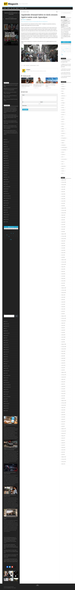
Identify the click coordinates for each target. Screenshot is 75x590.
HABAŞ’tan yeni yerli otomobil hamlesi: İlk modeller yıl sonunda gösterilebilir (66, 65)
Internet (6, 167)
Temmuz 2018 (64, 402)
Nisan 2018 (63, 409)
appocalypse (27, 65)
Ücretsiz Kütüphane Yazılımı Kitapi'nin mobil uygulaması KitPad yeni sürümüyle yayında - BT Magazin (11, 133)
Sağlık (6, 191)
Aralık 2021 (63, 306)
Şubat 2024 (63, 245)
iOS (14, 8)
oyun (69, 30)
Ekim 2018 (63, 395)
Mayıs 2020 (63, 351)
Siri (68, 31)
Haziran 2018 (64, 405)
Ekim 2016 (63, 452)
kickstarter (67, 27)
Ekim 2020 (63, 339)
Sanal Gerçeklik (7, 195)
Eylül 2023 (63, 257)
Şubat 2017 (63, 442)
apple (24, 65)
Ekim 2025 (63, 203)
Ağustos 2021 (64, 316)
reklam (62, 31)
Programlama (7, 186)
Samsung (66, 31)
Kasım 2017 (63, 421)
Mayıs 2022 (63, 294)
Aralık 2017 (63, 419)
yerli (68, 35)
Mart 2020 (63, 355)
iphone (62, 27)
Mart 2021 (63, 327)
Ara (4, 314)
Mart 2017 (63, 440)
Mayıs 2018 (63, 407)
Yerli (26, 8)
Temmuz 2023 (64, 262)
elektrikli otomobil (66, 22)
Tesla (65, 34)
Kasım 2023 (63, 252)
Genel (6, 158)
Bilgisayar (6, 141)
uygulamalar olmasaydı (33, 65)
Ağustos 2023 (64, 259)
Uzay (5, 398)
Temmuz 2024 (64, 236)
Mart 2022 (63, 299)
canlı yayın (69, 20)
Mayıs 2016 (63, 463)
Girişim (8, 8)
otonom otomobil (66, 30)
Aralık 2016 (63, 447)
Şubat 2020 (63, 358)
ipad (67, 26)
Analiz (6, 139)
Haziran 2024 (64, 238)
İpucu (6, 170)
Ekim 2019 (63, 367)
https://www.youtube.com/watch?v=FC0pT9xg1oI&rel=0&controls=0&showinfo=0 (34, 21)
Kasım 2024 (63, 226)
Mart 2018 (63, 412)
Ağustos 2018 (64, 400)
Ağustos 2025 (64, 208)
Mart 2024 (63, 243)
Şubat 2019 (63, 386)
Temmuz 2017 (64, 431)
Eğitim (6, 146)
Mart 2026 (63, 191)
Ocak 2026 (63, 196)
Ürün (5, 205)
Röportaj (6, 188)
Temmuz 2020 (64, 346)
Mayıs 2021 (63, 323)
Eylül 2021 (63, 313)
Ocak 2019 (63, 388)
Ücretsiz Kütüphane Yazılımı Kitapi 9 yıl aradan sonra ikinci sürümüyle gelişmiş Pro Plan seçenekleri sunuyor (10, 109)
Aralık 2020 (63, 334)
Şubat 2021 (63, 330)
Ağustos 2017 (64, 428)
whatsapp (62, 35)
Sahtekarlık (6, 193)
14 (13, 233)
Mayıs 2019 (63, 379)
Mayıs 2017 (63, 435)
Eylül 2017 (63, 426)
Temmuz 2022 (64, 290)
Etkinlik (6, 151)
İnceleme (6, 165)
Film (5, 153)
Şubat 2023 (63, 273)
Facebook (64, 23)
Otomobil (6, 181)
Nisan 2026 (63, 189)
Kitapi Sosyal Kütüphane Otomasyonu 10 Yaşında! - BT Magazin (10, 111)
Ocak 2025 (63, 224)
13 (11, 233)
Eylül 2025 (63, 205)
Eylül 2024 (63, 231)
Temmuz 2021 (64, 318)
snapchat (62, 32)
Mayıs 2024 (63, 240)
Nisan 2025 (63, 217)
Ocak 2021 (63, 332)
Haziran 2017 (64, 433)
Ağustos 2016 (64, 456)
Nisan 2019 (63, 381)
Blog (5, 144)
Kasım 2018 (63, 393)
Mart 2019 (63, 384)
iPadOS (6, 356)
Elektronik (22, 8)
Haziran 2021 (64, 320)
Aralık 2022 (63, 278)
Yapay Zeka (6, 214)
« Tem (11, 239)
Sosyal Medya (7, 198)
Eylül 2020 (63, 341)
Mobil (28, 11)
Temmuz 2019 (64, 374)
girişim (69, 23)
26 (64, 51)
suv (64, 32)
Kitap (5, 174)
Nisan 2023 (63, 269)
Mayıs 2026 (63, 186)
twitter (67, 34)
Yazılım (4, 8)
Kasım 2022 (63, 280)
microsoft (65, 28)
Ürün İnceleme (7, 207)
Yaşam (6, 217)
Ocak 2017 (63, 445)
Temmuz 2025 (64, 210)
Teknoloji (6, 391)
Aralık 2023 (63, 250)
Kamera (6, 172)
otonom (62, 30)
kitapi (69, 27)
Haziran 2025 (64, 212)
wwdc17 (38, 65)
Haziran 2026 (64, 184)
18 (6, 234)
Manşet (24, 11)
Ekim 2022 (63, 283)
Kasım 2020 (63, 337)
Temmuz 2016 (64, 459)
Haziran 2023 (64, 264)
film (67, 23)
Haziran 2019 (64, 377)
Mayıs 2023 (63, 266)
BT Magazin (24, 19)
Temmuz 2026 (64, 182)
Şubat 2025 (63, 222)
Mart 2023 (63, 271)
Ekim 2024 (63, 229)
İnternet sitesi (24, 105)
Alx (15, 587)
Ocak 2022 (63, 304)
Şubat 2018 (63, 414)
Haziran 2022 (64, 292)
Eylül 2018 (63, 398)
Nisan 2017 (63, 438)
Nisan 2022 (63, 297)
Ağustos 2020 (64, 344)
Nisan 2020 (63, 353)
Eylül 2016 (63, 454)
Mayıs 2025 (63, 215)
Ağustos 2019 (64, 372)
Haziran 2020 (64, 348)
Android (17, 8)
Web (5, 212)
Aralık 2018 (63, 391)
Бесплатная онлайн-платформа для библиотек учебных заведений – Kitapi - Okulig (11, 117)
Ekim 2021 (63, 311)
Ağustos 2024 (64, 233)
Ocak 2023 (63, 276)
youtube (65, 36)
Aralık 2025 (63, 198)
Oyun (11, 8)
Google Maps (66, 24)
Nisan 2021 (63, 325)
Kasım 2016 (63, 449)
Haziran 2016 (64, 461)
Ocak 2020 (63, 360)
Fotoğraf (6, 340)
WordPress (9, 587)
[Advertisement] (11, 63)
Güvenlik (6, 163)
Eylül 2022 (63, 285)
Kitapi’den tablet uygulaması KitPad (10, 130)
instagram (63, 26)
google (62, 24)
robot (63, 31)
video (70, 34)
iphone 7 (65, 27)
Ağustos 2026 (64, 179)
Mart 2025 (63, 219)
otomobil (69, 28)
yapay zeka (66, 35)
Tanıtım (6, 200)
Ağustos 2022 (64, 287)
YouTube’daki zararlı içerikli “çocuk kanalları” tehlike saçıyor (11, 34)
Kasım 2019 (63, 365)
